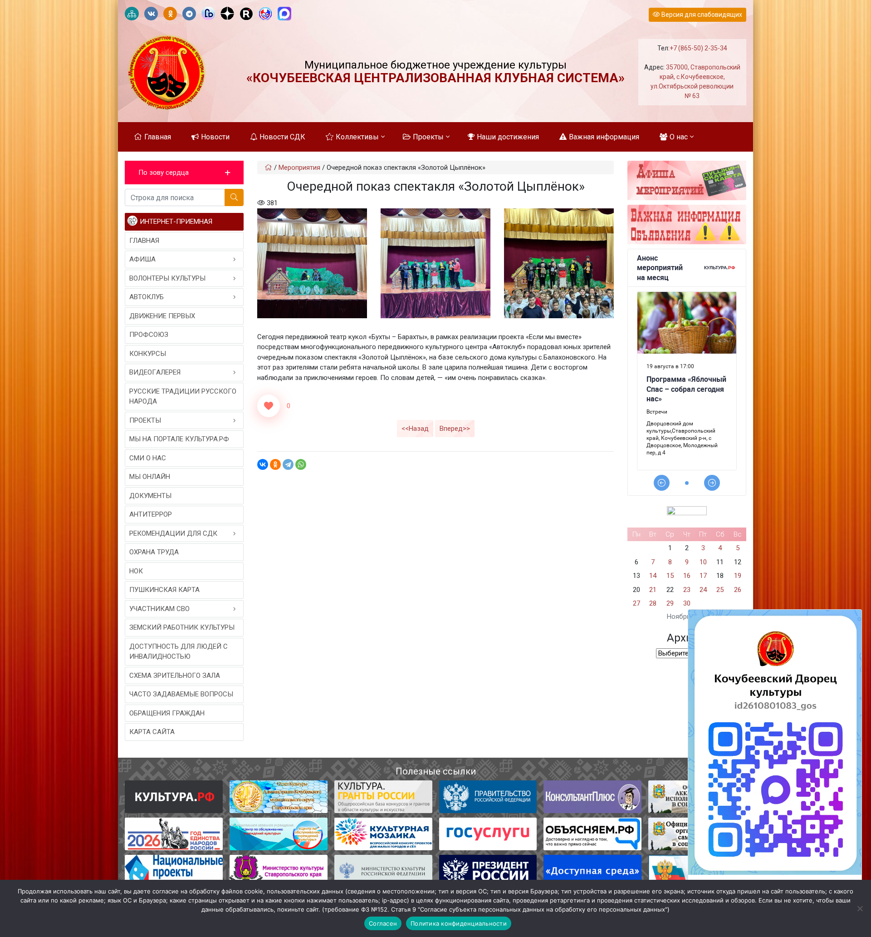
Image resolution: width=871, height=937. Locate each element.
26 (737, 590)
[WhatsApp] (300, 464)
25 (720, 590)
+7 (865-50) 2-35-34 (698, 48)
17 (703, 576)
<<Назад (415, 428)
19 (737, 576)
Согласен (383, 923)
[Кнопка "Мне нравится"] (268, 406)
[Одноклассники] (275, 464)
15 (670, 576)
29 (670, 603)
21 (652, 590)
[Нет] (859, 908)
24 (703, 590)
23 (686, 590)
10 (703, 562)
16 (686, 576)
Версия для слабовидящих (701, 14)
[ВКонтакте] (262, 464)
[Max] (284, 14)
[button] (184, 173)
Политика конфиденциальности (459, 923)
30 (686, 603)
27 (636, 603)
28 (652, 603)
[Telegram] (288, 464)
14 (652, 576)
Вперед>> (455, 428)
